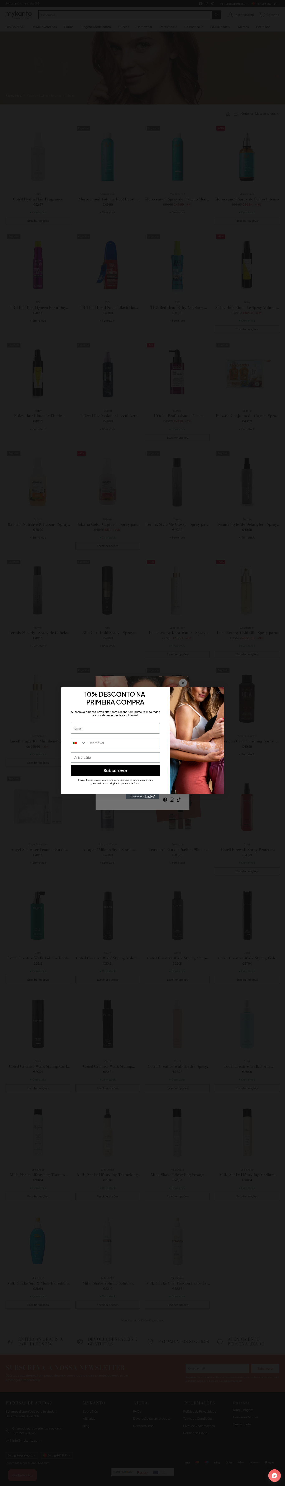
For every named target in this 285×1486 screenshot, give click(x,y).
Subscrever (115, 770)
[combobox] (78, 743)
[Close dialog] (218, 692)
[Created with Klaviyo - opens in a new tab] (142, 796)
